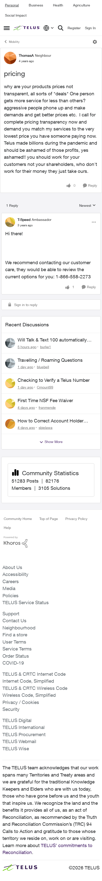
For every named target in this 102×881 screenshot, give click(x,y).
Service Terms (17, 648)
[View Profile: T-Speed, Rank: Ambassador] (10, 222)
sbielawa (45, 427)
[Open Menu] (94, 41)
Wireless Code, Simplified (29, 695)
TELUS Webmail (19, 741)
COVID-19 (13, 663)
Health (58, 5)
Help (7, 527)
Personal (12, 5)
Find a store (14, 634)
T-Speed (24, 219)
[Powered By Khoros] (51, 542)
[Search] (61, 28)
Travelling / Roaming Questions (50, 360)
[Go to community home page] (27, 28)
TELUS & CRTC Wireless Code (34, 688)
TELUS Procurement (24, 734)
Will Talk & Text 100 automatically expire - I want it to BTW (52, 340)
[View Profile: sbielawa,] (10, 424)
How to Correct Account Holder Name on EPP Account (50, 421)
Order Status (15, 656)
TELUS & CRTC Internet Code (34, 674)
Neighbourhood (18, 627)
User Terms (14, 642)
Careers (10, 581)
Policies (10, 595)
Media (8, 588)
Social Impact (15, 15)
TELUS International (23, 727)
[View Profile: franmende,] (10, 404)
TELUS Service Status (25, 602)
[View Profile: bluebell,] (10, 363)
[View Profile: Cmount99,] (10, 383)
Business (36, 5)
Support (10, 613)
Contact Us (14, 620)
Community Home (18, 519)
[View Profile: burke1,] (10, 343)
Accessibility (15, 574)
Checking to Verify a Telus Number (54, 380)
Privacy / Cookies (20, 702)
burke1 (45, 347)
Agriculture (81, 5)
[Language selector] (48, 28)
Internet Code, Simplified (28, 681)
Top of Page (48, 519)
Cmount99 (45, 387)
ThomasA (26, 55)
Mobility (14, 42)
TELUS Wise (15, 748)
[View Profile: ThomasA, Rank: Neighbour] (10, 58)
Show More (54, 442)
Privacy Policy (76, 519)
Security (11, 709)
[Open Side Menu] (6, 28)
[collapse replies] (51, 215)
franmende (47, 407)
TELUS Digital (16, 720)
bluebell (43, 367)
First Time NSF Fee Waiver (45, 400)
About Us (12, 567)
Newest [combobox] (87, 205)
